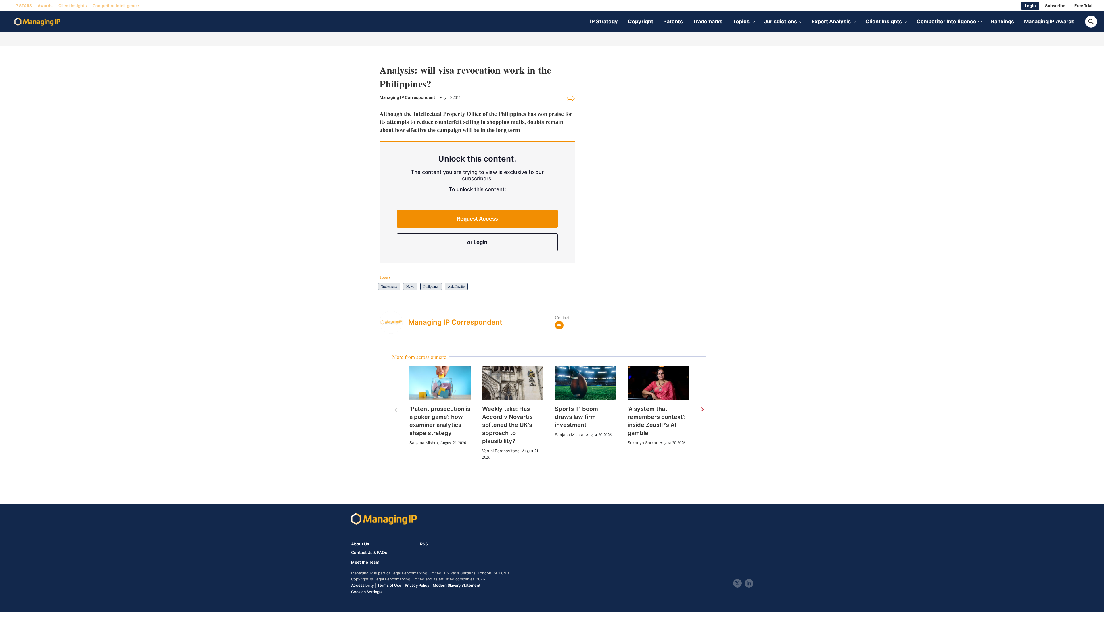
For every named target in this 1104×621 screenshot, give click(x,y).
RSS (424, 543)
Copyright (640, 21)
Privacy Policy (417, 585)
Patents (673, 21)
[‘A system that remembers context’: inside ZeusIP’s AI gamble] (658, 383)
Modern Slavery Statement (456, 585)
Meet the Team (365, 562)
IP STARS (23, 5)
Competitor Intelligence (116, 5)
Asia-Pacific (456, 286)
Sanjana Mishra (423, 442)
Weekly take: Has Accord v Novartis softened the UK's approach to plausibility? (507, 424)
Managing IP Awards (1049, 21)
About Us (360, 543)
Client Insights (72, 5)
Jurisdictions (780, 21)
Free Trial (1083, 5)
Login (1030, 5)
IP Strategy (604, 21)
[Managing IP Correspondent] (393, 322)
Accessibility (362, 585)
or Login (477, 242)
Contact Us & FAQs (369, 553)
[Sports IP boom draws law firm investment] (585, 383)
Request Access (477, 219)
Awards (45, 5)
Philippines (431, 286)
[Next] (702, 409)
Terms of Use (389, 585)
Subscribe (1055, 5)
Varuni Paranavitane (501, 450)
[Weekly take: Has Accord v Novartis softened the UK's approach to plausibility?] (512, 383)
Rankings (1002, 21)
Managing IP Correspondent (455, 322)
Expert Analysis (831, 21)
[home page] (37, 22)
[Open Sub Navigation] (753, 21)
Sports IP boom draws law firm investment (576, 416)
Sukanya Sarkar (642, 442)
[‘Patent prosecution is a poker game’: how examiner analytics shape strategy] (440, 383)
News (410, 286)
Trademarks (707, 21)
